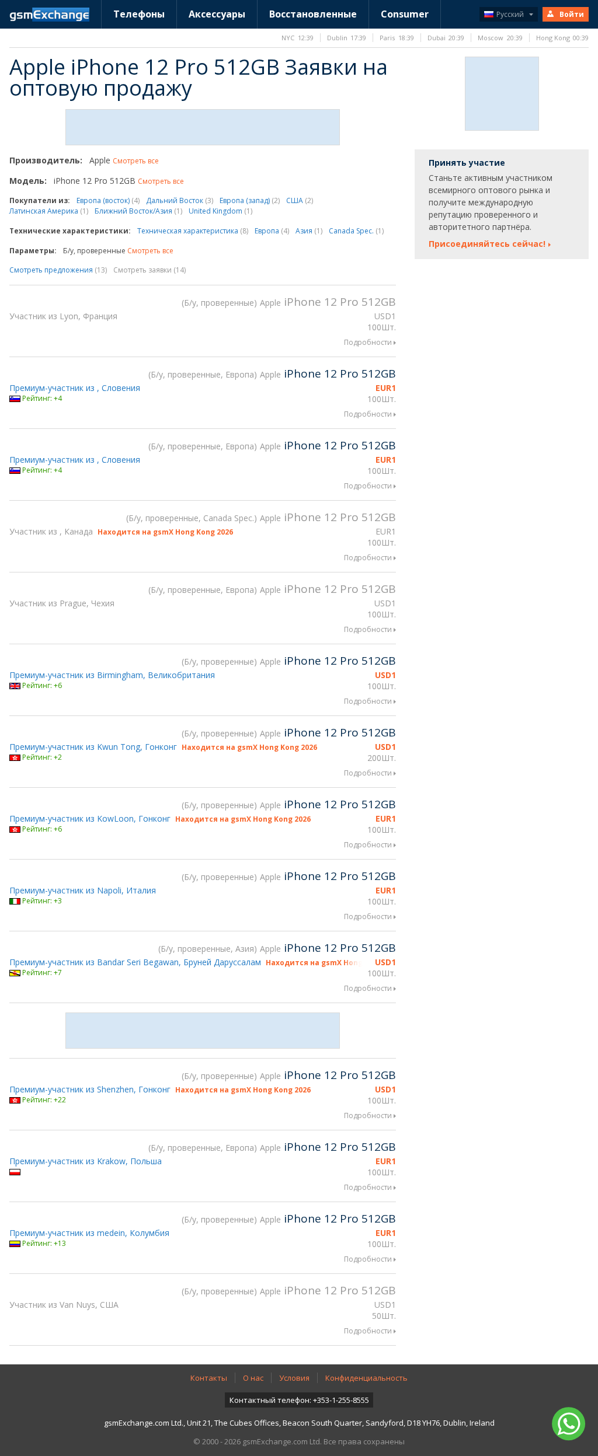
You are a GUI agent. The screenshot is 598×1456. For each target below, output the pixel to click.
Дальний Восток (179, 200)
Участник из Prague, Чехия (61, 603)
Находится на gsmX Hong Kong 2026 (165, 532)
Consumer (405, 14)
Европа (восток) (108, 200)
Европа (272, 231)
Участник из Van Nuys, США (64, 1304)
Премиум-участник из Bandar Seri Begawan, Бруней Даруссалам (135, 962)
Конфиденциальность (366, 1378)
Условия (294, 1378)
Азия (308, 231)
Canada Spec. (356, 231)
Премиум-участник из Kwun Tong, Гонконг (93, 746)
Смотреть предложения (58, 270)
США (299, 200)
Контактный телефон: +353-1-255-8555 (299, 1400)
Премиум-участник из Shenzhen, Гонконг (90, 1089)
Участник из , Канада (51, 531)
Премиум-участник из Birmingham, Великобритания (112, 674)
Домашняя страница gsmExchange (49, 15)
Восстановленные (313, 14)
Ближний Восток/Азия (138, 211)
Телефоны (139, 14)
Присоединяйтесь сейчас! (487, 243)
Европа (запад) (250, 200)
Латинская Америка (48, 211)
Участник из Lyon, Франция (63, 316)
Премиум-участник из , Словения (74, 387)
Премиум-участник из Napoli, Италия (82, 890)
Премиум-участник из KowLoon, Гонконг (90, 818)
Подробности (368, 342)
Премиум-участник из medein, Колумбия (89, 1232)
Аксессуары (217, 14)
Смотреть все (136, 161)
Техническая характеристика (192, 231)
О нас (253, 1378)
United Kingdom (220, 211)
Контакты (208, 1378)
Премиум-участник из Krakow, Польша (85, 1161)
